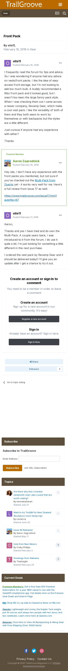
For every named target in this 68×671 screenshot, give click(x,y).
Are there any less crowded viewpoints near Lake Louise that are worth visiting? (33, 495)
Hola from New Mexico (25, 544)
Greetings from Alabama (26, 558)
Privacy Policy (25, 659)
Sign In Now (34, 342)
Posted (26, 65)
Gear (33, 49)
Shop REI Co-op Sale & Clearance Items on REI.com (31, 602)
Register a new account (34, 319)
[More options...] (60, 63)
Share (35, 361)
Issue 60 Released (23, 530)
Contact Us (44, 659)
